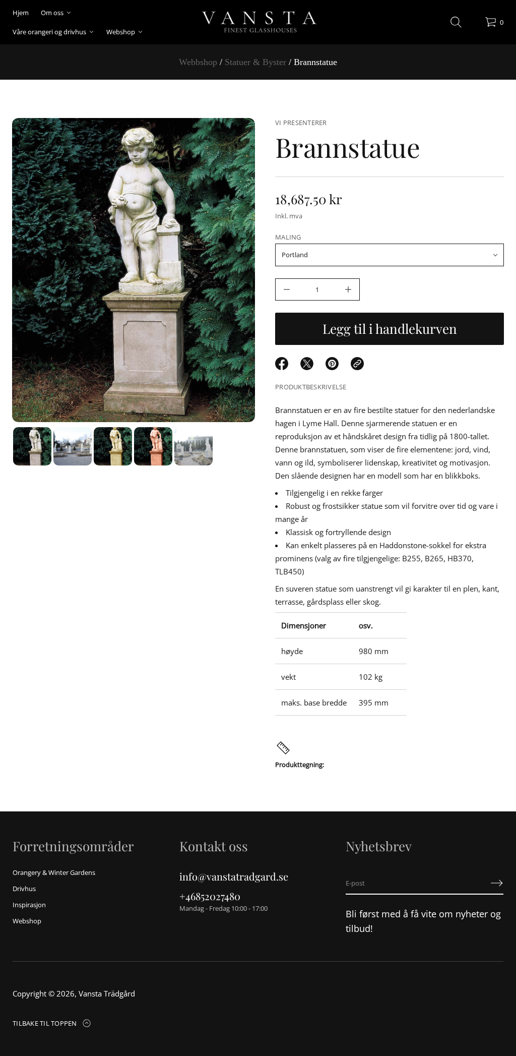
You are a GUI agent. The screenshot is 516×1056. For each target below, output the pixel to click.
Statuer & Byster (255, 62)
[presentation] (133, 270)
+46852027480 (209, 896)
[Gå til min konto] (474, 24)
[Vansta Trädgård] (257, 22)
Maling (288, 237)
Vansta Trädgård (107, 993)
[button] (456, 22)
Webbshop (198, 62)
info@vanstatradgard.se (233, 876)
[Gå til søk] (456, 22)
